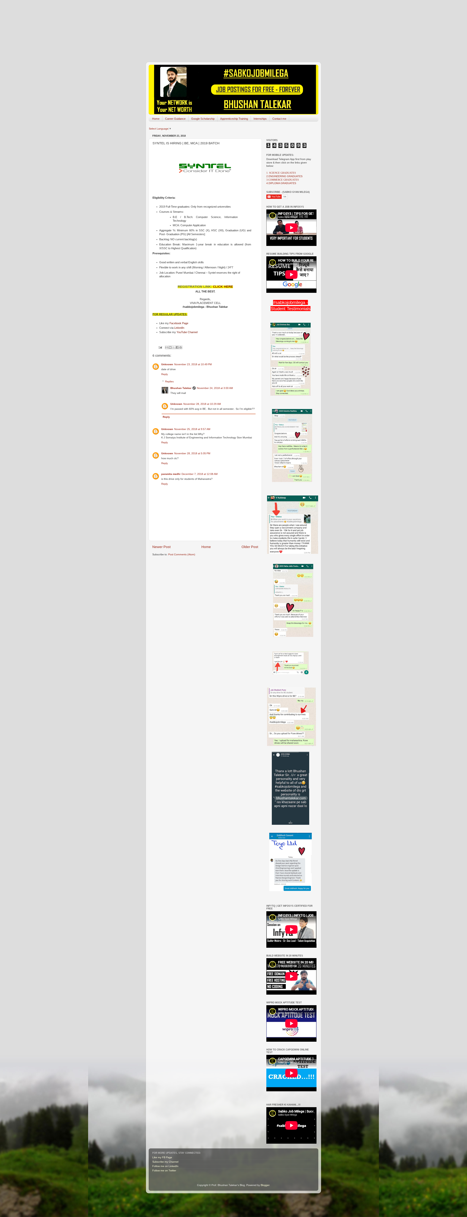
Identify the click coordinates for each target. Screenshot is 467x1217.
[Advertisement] (233, 25)
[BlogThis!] (170, 347)
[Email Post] (160, 347)
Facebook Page (178, 323)
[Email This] (167, 347)
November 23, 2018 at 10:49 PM (193, 364)
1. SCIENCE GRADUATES (281, 172)
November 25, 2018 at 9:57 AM (192, 429)
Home (155, 118)
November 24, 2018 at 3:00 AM (215, 388)
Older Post (250, 547)
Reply (164, 374)
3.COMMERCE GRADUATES (282, 179)
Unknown (167, 364)
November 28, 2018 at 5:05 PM (192, 453)
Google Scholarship (203, 118)
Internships (260, 118)
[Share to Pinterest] (180, 347)
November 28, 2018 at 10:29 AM (202, 404)
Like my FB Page (162, 1157)
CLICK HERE (223, 286)
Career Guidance (175, 118)
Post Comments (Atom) (181, 554)
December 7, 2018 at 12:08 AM (200, 474)
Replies (169, 381)
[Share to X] (173, 347)
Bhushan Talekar (180, 388)
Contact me (279, 118)
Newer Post (161, 547)
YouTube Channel (187, 332)
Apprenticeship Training (234, 118)
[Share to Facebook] (177, 347)
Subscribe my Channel (165, 1161)
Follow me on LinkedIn (165, 1166)
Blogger (265, 1185)
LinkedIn (179, 327)
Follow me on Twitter (164, 1170)
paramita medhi (170, 474)
